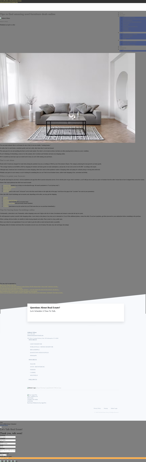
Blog (121, 46)
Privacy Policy (97, 408)
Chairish (5, 197)
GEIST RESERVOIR (129, 17)
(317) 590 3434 (31, 334)
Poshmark (6, 201)
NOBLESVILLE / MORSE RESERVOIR (134, 19)
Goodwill (5, 206)
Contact (122, 49)
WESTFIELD (127, 31)
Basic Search (126, 37)
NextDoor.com (7, 188)
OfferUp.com (7, 185)
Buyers (121, 32)
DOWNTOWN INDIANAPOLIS (132, 22)
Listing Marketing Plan (129, 44)
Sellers (121, 40)
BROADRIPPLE (127, 20)
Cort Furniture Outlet (9, 203)
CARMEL (126, 29)
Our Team (122, 14)
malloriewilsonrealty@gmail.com (9, 2)
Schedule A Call (127, 51)
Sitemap (106, 408)
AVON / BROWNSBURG (130, 26)
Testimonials (123, 47)
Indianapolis (126, 23)
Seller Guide (126, 43)
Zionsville (125, 25)
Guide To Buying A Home (130, 34)
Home (121, 13)
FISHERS (125, 28)
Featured (122, 16)
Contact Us (107, 315)
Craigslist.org (6, 190)
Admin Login (114, 408)
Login (124, 38)
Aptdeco (5, 204)
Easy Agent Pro (42, 402)
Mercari (5, 198)
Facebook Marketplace (9, 187)
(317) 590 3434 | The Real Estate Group (10, 0)
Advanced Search (127, 35)
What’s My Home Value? (129, 41)
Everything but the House (10, 200)
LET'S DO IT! (4, 425)
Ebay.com (6, 191)
